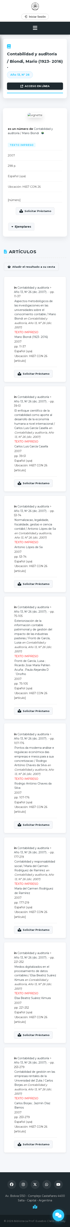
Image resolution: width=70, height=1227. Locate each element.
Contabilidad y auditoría (32, 54)
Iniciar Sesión (37, 16)
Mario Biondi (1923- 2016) (31, 337)
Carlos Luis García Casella (31, 428)
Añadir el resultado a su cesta (33, 266)
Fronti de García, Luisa (29, 661)
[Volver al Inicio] (35, 6)
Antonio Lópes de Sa (42, 528)
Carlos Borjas (23, 1103)
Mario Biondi (30, 133)
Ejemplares (23, 226)
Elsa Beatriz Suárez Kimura (32, 998)
